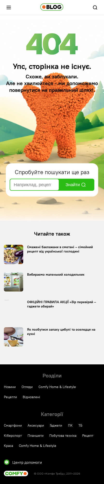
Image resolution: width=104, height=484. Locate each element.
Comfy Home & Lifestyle (57, 387)
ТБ (80, 425)
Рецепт (87, 435)
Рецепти (10, 397)
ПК (70, 425)
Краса (8, 445)
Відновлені (31, 397)
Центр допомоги (27, 462)
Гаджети (56, 425)
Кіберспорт (13, 435)
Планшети (36, 435)
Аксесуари (36, 425)
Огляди (27, 387)
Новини (10, 387)
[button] (9, 7)
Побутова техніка (62, 435)
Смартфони (13, 425)
